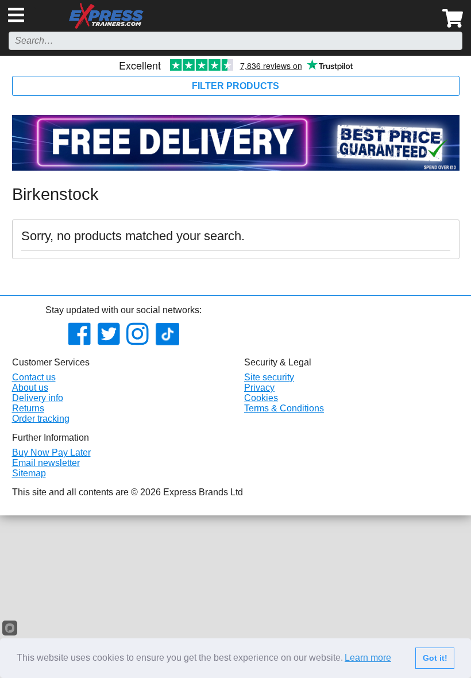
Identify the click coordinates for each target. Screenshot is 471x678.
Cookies (261, 398)
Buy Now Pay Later (51, 452)
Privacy (259, 387)
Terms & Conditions (284, 408)
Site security (269, 377)
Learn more (368, 657)
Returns (28, 408)
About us (30, 387)
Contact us (34, 377)
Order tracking (41, 418)
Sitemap (29, 473)
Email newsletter (46, 463)
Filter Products (235, 86)
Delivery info (37, 398)
